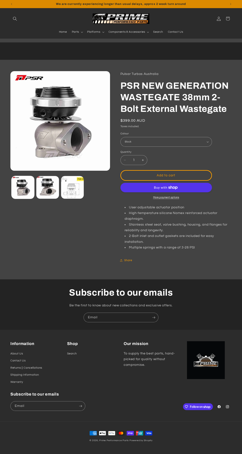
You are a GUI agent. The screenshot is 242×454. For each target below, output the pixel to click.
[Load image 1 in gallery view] (23, 187)
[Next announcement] (230, 4)
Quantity (126, 151)
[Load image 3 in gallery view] (72, 187)
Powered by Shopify (141, 440)
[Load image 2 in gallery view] (47, 187)
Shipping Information (24, 374)
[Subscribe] (153, 317)
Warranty (16, 381)
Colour (124, 133)
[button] (14, 18)
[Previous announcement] (11, 4)
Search (72, 353)
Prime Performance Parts (114, 440)
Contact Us (18, 360)
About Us (16, 353)
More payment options (166, 197)
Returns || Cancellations (26, 367)
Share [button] (128, 260)
